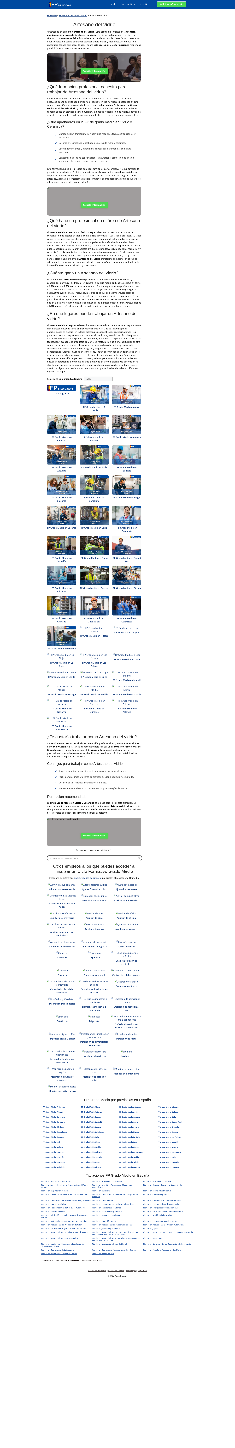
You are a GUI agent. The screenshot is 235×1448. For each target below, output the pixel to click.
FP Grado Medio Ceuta (128, 1122)
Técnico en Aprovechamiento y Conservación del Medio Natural (64, 1186)
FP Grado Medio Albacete (130, 1107)
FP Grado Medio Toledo (129, 1162)
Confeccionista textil (94, 975)
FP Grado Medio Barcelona (54, 1117)
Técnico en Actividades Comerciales (107, 1181)
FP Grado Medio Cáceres (129, 1117)
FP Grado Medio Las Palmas (169, 1137)
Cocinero (62, 975)
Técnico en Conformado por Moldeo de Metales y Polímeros (66, 1200)
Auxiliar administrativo (126, 900)
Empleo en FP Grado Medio (73, 15)
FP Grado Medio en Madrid (127, 680)
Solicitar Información (171, 4)
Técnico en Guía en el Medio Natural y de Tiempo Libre (64, 1221)
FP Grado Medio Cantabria (54, 1122)
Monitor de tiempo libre (126, 1073)
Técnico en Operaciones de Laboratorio (57, 1250)
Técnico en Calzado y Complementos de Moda (162, 1185)
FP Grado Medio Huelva (129, 1132)
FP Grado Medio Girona (129, 1127)
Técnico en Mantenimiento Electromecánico (59, 1238)
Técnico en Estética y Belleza (53, 1211)
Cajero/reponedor (126, 946)
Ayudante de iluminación (62, 946)
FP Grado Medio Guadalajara (55, 1132)
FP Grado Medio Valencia (168, 1162)
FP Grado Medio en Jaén (126, 632)
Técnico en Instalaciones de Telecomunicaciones (112, 1225)
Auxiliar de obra (94, 917)
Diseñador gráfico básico (62, 1003)
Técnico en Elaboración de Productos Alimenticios (113, 1204)
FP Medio (52, 15)
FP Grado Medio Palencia (91, 1152)
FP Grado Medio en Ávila (94, 467)
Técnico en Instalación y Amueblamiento (160, 1221)
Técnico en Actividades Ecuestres (157, 1181)
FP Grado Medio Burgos (91, 1117)
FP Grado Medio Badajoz (168, 1112)
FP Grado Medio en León (127, 659)
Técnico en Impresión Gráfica (104, 1221)
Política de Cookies (116, 1270)
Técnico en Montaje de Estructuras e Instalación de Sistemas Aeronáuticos (62, 1245)
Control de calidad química (126, 975)
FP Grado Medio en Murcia (127, 694)
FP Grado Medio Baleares (53, 1137)
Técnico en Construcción (102, 1200)
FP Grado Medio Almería (53, 1112)
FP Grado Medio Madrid (168, 1142)
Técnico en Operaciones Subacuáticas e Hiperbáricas (114, 1250)
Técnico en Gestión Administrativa (157, 1215)
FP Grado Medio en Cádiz (94, 527)
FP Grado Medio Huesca (168, 1132)
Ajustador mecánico (126, 889)
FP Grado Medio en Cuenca (94, 588)
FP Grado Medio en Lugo (94, 676)
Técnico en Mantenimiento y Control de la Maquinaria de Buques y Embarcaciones (116, 1239)
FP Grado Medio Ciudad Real (170, 1122)
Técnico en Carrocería (101, 1191)
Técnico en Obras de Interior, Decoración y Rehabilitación (167, 1244)
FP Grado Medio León (52, 1142)
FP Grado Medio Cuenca (91, 1127)
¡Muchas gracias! (61, 393)
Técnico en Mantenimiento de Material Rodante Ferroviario (168, 1232)
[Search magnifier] (139, 858)
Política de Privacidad (97, 1270)
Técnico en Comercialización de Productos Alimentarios (64, 1194)
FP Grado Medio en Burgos (127, 497)
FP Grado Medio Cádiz (167, 1117)
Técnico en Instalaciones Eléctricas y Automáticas (163, 1225)
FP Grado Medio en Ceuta (94, 558)
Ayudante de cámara (126, 929)
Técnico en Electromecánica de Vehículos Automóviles (63, 1208)
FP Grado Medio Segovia (91, 1157)
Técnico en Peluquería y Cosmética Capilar (59, 1254)
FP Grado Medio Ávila (128, 1112)
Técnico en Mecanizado (153, 1238)
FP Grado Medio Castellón (92, 1122)
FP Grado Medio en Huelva (62, 648)
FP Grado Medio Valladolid (54, 1167)
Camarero (62, 957)
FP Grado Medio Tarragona (54, 1162)
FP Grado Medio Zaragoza (168, 1167)
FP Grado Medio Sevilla (129, 1157)
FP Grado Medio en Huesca (94, 635)
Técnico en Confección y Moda (156, 1194)
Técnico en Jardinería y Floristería (106, 1228)
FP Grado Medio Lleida (90, 1142)
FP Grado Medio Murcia (129, 1147)
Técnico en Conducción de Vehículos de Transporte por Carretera (115, 1195)
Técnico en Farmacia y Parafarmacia (107, 1215)
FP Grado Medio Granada (168, 1127)
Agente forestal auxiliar (94, 889)
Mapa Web (142, 1270)
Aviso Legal (131, 1270)
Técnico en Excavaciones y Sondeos (107, 1211)
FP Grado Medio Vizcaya (91, 1167)
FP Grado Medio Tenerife (53, 1157)
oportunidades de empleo (87, 877)
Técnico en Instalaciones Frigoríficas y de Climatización (64, 1228)
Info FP (143, 4)
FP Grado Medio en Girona (127, 588)
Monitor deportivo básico (62, 1091)
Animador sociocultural (94, 900)
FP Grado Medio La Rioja (129, 1137)
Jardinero (126, 1056)
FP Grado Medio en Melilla (94, 694)
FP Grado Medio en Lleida (61, 676)
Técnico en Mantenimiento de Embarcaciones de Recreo (64, 1232)
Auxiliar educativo (94, 929)
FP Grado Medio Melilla (91, 1147)
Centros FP (126, 4)
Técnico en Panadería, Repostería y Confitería (162, 1250)
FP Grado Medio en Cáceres (61, 527)
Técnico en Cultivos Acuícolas (53, 1204)
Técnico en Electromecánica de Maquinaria (161, 1204)
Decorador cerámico (126, 986)
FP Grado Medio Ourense (53, 1152)
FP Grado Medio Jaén (90, 1137)
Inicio (113, 4)
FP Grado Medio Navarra (168, 1147)
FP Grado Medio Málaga (53, 1147)
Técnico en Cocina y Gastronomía (157, 1191)
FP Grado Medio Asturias (91, 1112)
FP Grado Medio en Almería (126, 437)
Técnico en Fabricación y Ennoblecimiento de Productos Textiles (64, 1216)
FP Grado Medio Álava (90, 1107)
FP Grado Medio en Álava (127, 407)
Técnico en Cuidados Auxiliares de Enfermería (162, 1200)
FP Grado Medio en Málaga (61, 694)
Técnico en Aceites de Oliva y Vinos (55, 1181)
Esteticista (62, 1021)
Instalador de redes (126, 1038)
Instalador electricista (94, 1056)
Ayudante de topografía (94, 946)
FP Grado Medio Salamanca (169, 1152)
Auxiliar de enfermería (62, 917)
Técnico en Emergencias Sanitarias (106, 1208)
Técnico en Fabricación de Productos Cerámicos (163, 1211)
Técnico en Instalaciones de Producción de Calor (61, 1225)
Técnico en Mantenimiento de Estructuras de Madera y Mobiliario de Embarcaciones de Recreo (115, 1233)
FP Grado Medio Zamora (129, 1167)
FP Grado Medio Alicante (168, 1107)
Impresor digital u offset (62, 1038)
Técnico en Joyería (150, 1228)
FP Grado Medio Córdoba (53, 1127)
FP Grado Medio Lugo (128, 1142)
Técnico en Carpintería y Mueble (54, 1191)
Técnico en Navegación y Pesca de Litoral (109, 1244)
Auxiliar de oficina (126, 917)
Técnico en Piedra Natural (103, 1254)
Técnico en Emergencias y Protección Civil (160, 1208)
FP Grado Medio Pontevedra (131, 1152)
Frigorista (94, 1021)
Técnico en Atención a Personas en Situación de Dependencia (112, 1186)
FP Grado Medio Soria (167, 1157)
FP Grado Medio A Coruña (54, 1107)
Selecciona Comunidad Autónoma (64, 378)
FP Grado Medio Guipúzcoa (92, 1132)
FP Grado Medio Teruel (90, 1162)
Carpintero (94, 957)
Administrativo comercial (62, 889)
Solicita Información (94, 71)
